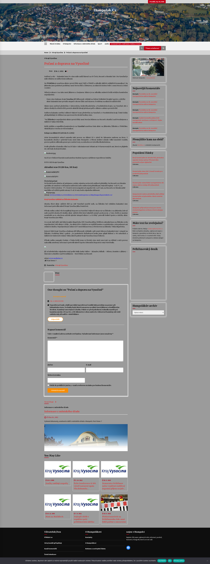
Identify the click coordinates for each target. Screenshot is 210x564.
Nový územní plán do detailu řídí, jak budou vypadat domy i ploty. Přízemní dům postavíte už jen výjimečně (148, 160)
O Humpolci (67, 44)
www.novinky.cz (56, 195)
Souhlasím (161, 560)
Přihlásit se (48, 537)
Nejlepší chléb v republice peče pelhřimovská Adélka (84, 519)
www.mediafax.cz (56, 258)
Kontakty (88, 537)
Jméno (50, 365)
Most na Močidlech (54, 517)
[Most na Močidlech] (57, 502)
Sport (100, 44)
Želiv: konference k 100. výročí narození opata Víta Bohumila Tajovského (85, 486)
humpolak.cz (105, 10)
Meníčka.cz (141, 145)
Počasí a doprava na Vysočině (66, 64)
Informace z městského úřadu (84, 44)
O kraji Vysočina (50, 58)
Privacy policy (179, 560)
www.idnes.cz (68, 195)
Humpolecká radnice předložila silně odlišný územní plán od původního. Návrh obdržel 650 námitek (148, 196)
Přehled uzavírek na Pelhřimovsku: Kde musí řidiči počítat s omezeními (114, 519)
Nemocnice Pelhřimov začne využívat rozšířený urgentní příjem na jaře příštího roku (113, 486)
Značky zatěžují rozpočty (57, 483)
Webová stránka (54, 375)
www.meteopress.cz (82, 195)
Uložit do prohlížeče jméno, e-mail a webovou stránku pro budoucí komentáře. (81, 385)
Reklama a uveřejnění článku (95, 549)
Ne (170, 560)
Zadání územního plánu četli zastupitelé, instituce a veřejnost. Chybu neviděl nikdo (147, 120)
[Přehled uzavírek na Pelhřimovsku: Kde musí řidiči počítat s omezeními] (114, 502)
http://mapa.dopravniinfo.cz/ (101, 195)
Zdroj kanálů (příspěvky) (53, 543)
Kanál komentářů (50, 549)
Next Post (48, 402)
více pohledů (150, 78)
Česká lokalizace (50, 554)
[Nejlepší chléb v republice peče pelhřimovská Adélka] (86, 502)
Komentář (52, 338)
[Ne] (207, 561)
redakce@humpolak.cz (155, 229)
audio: (122, 44)
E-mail (88, 365)
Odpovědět (55, 319)
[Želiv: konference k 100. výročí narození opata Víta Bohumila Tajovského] (86, 469)
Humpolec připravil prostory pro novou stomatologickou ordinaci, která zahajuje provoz (148, 210)
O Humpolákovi (90, 543)
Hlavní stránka (55, 44)
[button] (141, 48)
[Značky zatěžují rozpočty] (57, 469)
